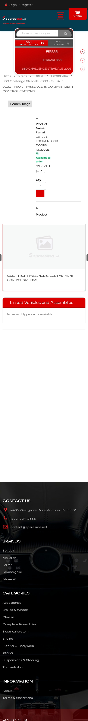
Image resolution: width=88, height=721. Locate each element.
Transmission (13, 667)
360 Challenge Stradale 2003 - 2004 (31, 81)
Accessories (12, 602)
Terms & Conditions (18, 698)
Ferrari (39, 75)
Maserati (9, 579)
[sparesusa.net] (14, 19)
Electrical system (16, 631)
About (7, 690)
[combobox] (37, 33)
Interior (8, 653)
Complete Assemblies (19, 624)
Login (13, 4)
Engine (8, 638)
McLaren (9, 557)
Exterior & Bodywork (18, 646)
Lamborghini (12, 572)
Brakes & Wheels (15, 609)
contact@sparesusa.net (28, 527)
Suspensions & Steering (21, 660)
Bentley (8, 550)
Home (7, 75)
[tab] (44, 303)
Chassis (9, 617)
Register (26, 4)
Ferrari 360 (59, 75)
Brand (23, 75)
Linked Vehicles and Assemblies (41, 302)
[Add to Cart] (40, 193)
